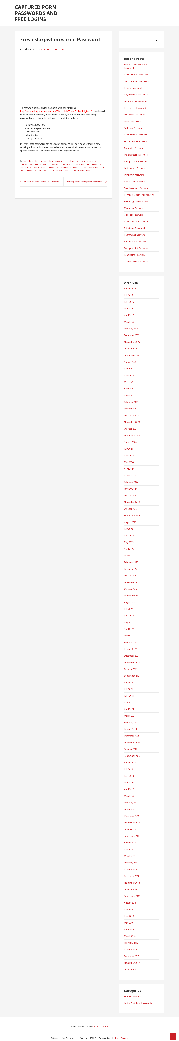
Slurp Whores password (53, 161)
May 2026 (129, 308)
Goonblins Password (134, 148)
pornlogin (45, 49)
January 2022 (130, 649)
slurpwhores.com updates (82, 170)
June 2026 (129, 301)
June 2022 (129, 615)
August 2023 (130, 522)
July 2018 (128, 909)
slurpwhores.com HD (79, 167)
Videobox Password (133, 214)
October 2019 (130, 829)
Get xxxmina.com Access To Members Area (43, 181)
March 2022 (130, 635)
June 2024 (129, 455)
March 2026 (130, 321)
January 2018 (130, 949)
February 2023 (131, 562)
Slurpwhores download (48, 164)
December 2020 (131, 735)
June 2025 (129, 375)
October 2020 (130, 749)
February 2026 (131, 328)
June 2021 (129, 695)
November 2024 (132, 422)
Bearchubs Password (134, 234)
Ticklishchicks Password (136, 261)
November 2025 (132, 341)
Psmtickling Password (134, 254)
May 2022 (129, 622)
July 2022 (128, 609)
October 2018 (130, 889)
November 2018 (132, 882)
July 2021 (128, 689)
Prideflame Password (134, 228)
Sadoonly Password (133, 128)
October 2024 (130, 428)
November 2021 (132, 662)
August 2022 (130, 602)
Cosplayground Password (136, 188)
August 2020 (130, 762)
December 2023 (131, 495)
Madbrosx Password (134, 208)
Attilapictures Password (135, 161)
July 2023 (128, 528)
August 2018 (130, 902)
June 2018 (129, 916)
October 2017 (130, 969)
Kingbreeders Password (136, 94)
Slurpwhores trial (82, 164)
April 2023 (129, 548)
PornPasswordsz (100, 1026)
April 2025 (129, 388)
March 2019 (130, 856)
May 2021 (129, 702)
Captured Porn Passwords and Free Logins (36, 13)
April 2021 (129, 709)
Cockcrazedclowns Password (138, 81)
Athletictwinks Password (136, 241)
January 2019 (130, 869)
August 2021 (130, 682)
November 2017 (132, 962)
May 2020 (129, 782)
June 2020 (129, 775)
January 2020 (130, 809)
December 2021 (131, 655)
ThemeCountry (121, 1038)
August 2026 (130, 288)
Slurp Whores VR (89, 161)
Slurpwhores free (66, 164)
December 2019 (131, 816)
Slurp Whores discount (32, 161)
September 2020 (132, 755)
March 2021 (130, 715)
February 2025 (131, 402)
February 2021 (131, 722)
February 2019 (131, 862)
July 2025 (128, 368)
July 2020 (128, 769)
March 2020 (130, 795)
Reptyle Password (133, 88)
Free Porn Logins (58, 49)
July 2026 (128, 295)
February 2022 (131, 642)
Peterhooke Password (135, 108)
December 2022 (131, 575)
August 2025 (130, 362)
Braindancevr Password (135, 134)
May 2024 (129, 462)
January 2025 (130, 408)
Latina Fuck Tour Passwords (138, 1003)
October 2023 (130, 508)
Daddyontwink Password (136, 248)
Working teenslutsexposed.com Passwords (86, 181)
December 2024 (131, 415)
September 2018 (132, 896)
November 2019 (132, 822)
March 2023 (130, 555)
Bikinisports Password (135, 181)
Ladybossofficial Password (137, 74)
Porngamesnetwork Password (139, 194)
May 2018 (129, 922)
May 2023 (129, 542)
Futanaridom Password (135, 141)
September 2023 (132, 515)
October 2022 (130, 589)
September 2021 (132, 675)
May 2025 (129, 382)
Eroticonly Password (134, 121)
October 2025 (130, 348)
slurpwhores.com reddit (60, 170)
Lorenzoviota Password (135, 101)
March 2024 (130, 475)
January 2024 (130, 488)
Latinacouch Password (135, 168)
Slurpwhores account (29, 164)
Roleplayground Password (137, 201)
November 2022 (132, 582)
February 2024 (131, 482)
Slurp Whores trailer (72, 161)
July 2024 (128, 448)
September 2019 (132, 836)
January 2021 (130, 729)
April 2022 (129, 629)
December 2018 (131, 876)
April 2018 (129, 929)
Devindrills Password (134, 114)
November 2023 (132, 502)
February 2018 (131, 942)
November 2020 (132, 742)
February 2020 (131, 802)
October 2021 (130, 669)
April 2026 (129, 315)
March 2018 (130, 936)
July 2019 (128, 849)
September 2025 (132, 355)
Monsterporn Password (136, 154)
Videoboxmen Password (136, 221)
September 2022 (132, 595)
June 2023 (129, 535)
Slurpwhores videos (38, 167)
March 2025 (130, 395)
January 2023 (130, 568)
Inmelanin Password (134, 174)
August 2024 (130, 442)
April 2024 (129, 468)
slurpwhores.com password (37, 170)
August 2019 (130, 842)
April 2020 (129, 789)
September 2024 (132, 435)
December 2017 (131, 956)
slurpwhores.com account (58, 167)
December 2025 (131, 335)
